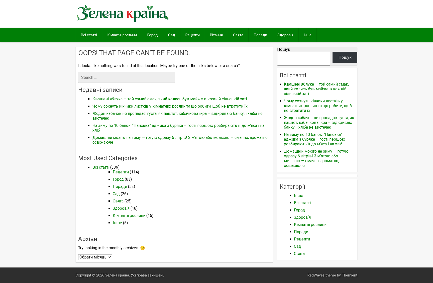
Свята (238, 35)
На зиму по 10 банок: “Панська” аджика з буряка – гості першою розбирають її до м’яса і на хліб (314, 139)
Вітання (216, 35)
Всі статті (89, 35)
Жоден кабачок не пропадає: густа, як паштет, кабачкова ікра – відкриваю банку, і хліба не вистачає (319, 122)
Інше (307, 35)
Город (152, 35)
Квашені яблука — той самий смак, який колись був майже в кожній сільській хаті (169, 99)
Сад (171, 35)
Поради (260, 35)
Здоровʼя (285, 35)
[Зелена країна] (123, 21)
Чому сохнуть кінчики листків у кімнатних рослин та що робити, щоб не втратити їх (170, 106)
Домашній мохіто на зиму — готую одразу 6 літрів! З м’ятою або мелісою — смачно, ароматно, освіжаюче (316, 158)
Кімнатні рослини (122, 35)
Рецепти (192, 35)
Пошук (283, 49)
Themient (349, 275)
